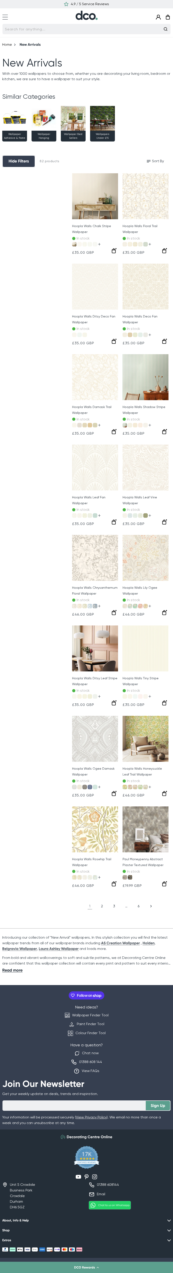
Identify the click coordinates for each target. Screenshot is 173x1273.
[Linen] (79, 244)
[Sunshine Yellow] (125, 787)
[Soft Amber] (74, 877)
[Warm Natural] (79, 877)
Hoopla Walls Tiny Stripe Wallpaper (141, 681)
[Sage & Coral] (135, 244)
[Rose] (140, 696)
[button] (86, 1267)
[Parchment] (130, 696)
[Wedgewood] (130, 515)
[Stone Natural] (145, 787)
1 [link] (89, 906)
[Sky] (95, 244)
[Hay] (79, 696)
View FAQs (90, 1071)
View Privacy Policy (91, 1117)
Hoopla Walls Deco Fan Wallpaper (140, 319)
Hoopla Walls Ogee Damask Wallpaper (93, 771)
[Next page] (151, 906)
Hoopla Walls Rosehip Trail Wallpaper (91, 862)
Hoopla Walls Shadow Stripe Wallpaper (144, 410)
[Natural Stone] (125, 606)
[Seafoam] (90, 244)
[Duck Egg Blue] (95, 515)
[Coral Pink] (130, 787)
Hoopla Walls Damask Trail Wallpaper (92, 410)
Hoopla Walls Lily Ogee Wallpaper (140, 590)
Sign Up (158, 1105)
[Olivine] (145, 515)
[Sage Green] (84, 515)
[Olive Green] (145, 606)
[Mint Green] (135, 606)
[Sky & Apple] (140, 244)
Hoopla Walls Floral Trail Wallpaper (140, 229)
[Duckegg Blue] (145, 244)
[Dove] (74, 606)
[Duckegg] (95, 696)
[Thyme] (130, 244)
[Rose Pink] (140, 606)
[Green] (135, 335)
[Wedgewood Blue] (90, 606)
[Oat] (145, 696)
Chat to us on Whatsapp (114, 1205)
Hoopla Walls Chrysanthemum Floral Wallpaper (95, 590)
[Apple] (84, 244)
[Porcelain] (145, 425)
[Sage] (84, 335)
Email (101, 1194)
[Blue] (140, 335)
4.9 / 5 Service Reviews (90, 4)
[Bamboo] (95, 425)
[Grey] (145, 335)
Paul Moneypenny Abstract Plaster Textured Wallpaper (143, 862)
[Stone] (125, 244)
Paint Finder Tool (90, 1024)
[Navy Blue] (90, 787)
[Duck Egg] (125, 425)
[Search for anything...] (166, 29)
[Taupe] (74, 244)
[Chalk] (74, 515)
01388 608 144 (90, 1062)
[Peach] (140, 425)
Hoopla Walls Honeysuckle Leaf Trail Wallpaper (142, 771)
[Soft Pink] (135, 787)
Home (7, 44)
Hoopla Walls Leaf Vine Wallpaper (140, 500)
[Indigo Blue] (95, 606)
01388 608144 (108, 1184)
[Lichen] (84, 696)
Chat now (90, 1053)
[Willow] (125, 696)
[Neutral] (125, 877)
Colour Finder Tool (90, 1033)
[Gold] (130, 335)
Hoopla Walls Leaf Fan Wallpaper (88, 500)
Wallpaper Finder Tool (90, 1015)
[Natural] (125, 335)
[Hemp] (84, 425)
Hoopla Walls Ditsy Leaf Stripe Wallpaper (94, 681)
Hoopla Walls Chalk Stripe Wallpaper (91, 229)
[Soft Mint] (90, 877)
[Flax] (79, 606)
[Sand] (135, 425)
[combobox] (86, 29)
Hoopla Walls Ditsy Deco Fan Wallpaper (93, 319)
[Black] (84, 787)
